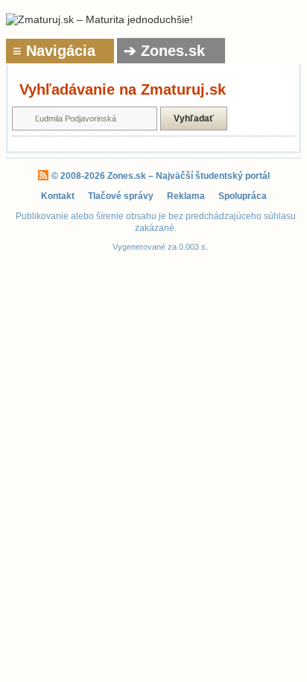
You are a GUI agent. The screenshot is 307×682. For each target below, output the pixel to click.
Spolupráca (242, 196)
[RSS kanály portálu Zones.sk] (43, 176)
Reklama (186, 196)
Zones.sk (126, 176)
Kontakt (58, 196)
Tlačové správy (121, 196)
